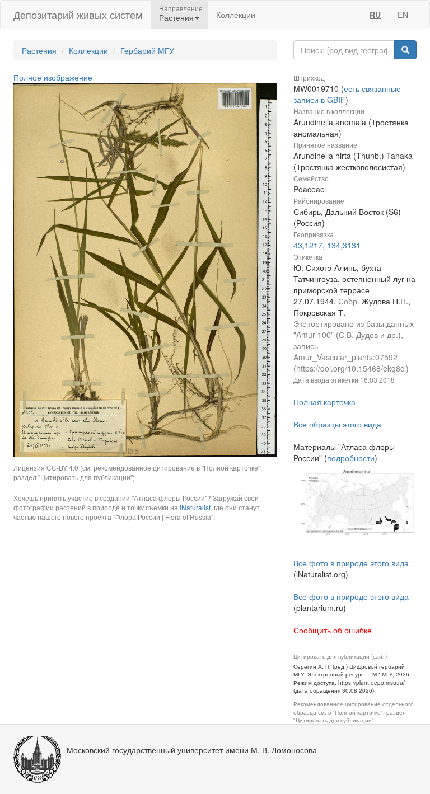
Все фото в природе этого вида (351, 563)
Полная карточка (324, 401)
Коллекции (235, 14)
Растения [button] (176, 17)
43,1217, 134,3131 (327, 245)
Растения (39, 50)
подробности (351, 457)
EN (403, 14)
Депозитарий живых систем (77, 14)
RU (375, 14)
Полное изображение (52, 77)
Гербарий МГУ (147, 50)
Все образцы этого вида (337, 424)
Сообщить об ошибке (332, 630)
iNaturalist (195, 507)
